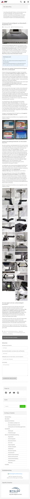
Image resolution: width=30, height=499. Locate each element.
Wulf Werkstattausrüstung (17, 27)
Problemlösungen (12, 432)
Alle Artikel (7, 418)
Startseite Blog (8, 416)
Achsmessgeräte (11, 438)
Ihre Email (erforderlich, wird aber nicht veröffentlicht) (13, 351)
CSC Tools (10, 442)
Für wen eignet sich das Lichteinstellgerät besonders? (13, 64)
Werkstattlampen (11, 460)
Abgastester (10, 436)
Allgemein (21, 331)
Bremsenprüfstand (12, 440)
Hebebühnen (10, 448)
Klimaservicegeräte (12, 450)
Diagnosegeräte (11, 444)
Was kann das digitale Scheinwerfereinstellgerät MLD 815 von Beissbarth (14, 61)
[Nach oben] (4, 496)
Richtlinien (5, 332)
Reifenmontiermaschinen (13, 454)
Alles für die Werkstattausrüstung (11, 331)
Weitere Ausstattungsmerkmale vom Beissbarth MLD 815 (14, 63)
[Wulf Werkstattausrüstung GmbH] (3, 2)
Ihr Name (7, 345)
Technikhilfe (7, 428)
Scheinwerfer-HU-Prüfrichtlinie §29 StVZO (16, 332)
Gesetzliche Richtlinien (9, 420)
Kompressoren (11, 452)
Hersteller (7, 464)
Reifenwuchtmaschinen (13, 456)
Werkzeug (10, 462)
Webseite (12, 356)
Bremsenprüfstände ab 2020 (14, 424)
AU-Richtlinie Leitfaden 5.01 (14, 422)
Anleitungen (10, 430)
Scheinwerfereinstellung (8, 334)
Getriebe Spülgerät (12, 446)
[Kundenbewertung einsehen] (15, 473)
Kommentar (4, 362)
